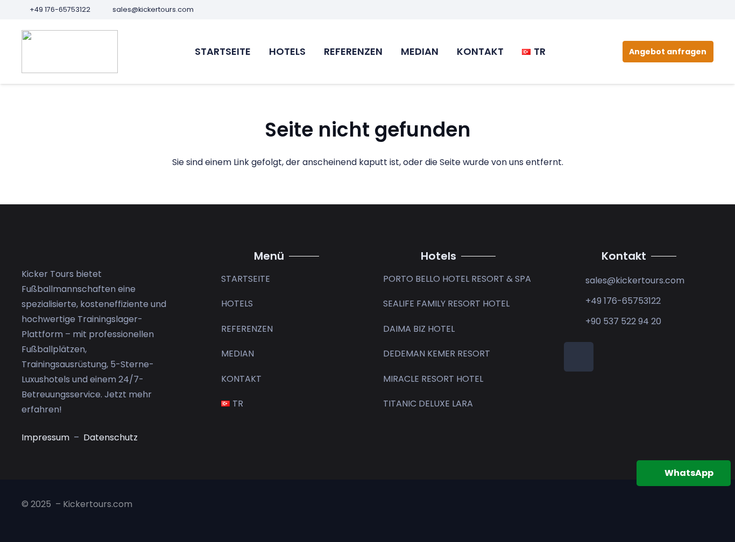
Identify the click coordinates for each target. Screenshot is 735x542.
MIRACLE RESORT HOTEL (433, 379)
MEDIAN (237, 353)
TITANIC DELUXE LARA (428, 403)
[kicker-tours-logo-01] (70, 51)
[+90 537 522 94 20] (574, 321)
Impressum (47, 437)
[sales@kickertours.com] (574, 280)
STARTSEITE (245, 279)
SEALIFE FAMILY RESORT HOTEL (446, 303)
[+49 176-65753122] (574, 301)
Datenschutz (110, 437)
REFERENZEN (247, 329)
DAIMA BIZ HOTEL (419, 329)
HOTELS (237, 303)
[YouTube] (709, 10)
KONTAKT (241, 379)
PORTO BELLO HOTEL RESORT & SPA (457, 279)
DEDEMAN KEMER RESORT (436, 353)
